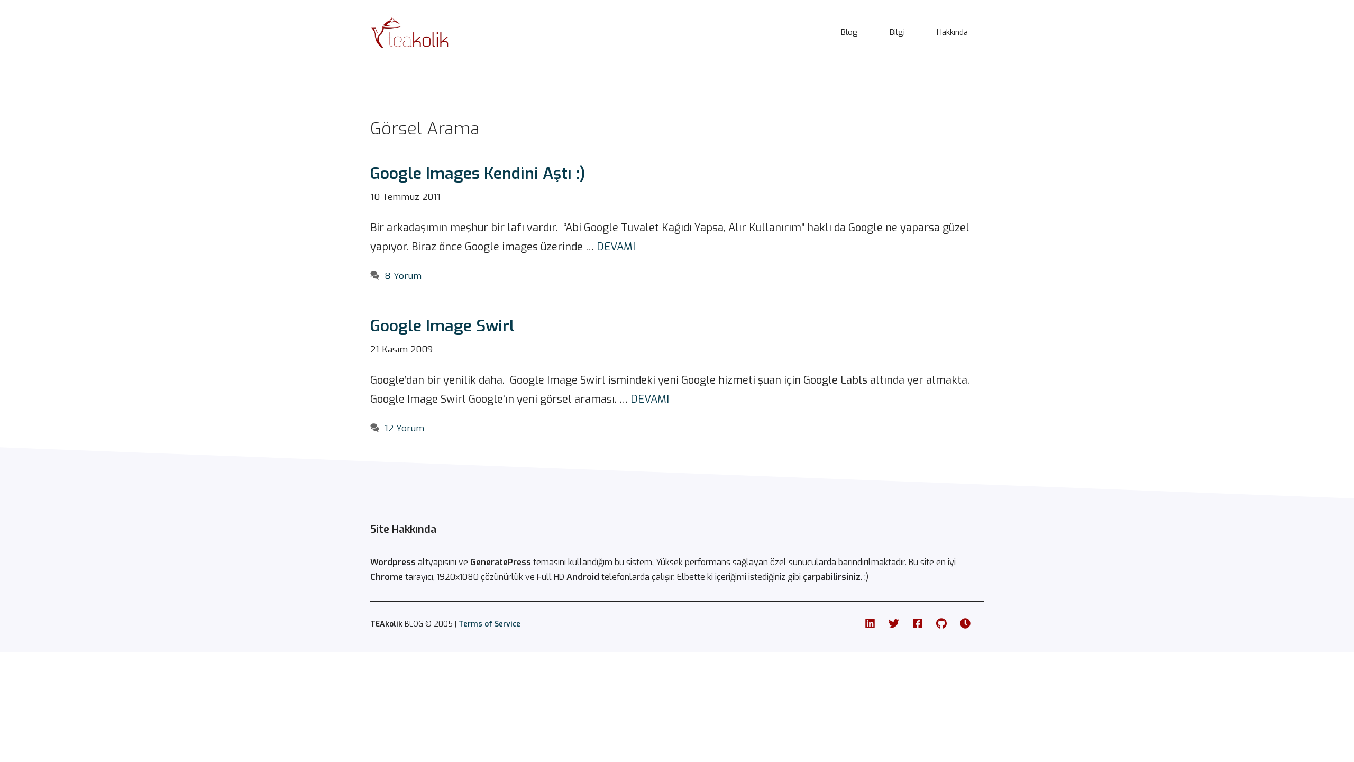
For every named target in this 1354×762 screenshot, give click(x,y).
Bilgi (897, 32)
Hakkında (952, 32)
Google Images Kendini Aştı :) (477, 173)
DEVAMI (616, 247)
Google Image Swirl (442, 326)
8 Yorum (403, 276)
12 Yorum (404, 428)
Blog (849, 32)
